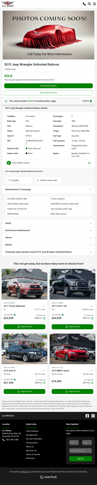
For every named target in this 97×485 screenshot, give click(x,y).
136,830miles (87, 309)
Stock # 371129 (57, 367)
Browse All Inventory (49, 86)
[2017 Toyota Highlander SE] (24, 284)
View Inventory (32, 431)
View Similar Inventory (48, 93)
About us (30, 446)
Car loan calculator (34, 439)
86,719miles (40, 374)
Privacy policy (32, 443)
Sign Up (80, 459)
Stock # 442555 (9, 303)
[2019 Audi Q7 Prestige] (24, 349)
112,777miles (39, 309)
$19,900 (56, 381)
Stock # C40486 (57, 303)
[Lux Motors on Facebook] (86, 415)
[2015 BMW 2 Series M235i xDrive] (72, 349)
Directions (30, 458)
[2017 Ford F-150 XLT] (72, 284)
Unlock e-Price (26, 327)
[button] (84, 3)
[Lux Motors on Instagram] (92, 415)
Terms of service (33, 454)
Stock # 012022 (9, 367)
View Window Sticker (21, 163)
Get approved (31, 435)
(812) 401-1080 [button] (12, 440)
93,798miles (88, 374)
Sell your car (31, 450)
